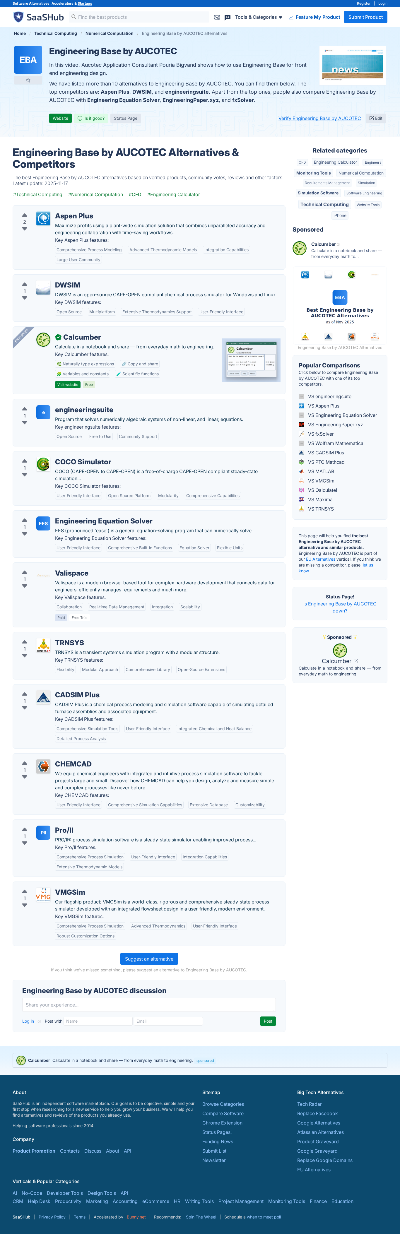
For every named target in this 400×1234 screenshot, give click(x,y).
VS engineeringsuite (329, 396)
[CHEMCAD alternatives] (43, 766)
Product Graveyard (318, 1141)
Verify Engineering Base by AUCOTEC (319, 118)
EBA (28, 59)
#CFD (135, 194)
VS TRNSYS (320, 509)
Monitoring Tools (313, 172)
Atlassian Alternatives (320, 1132)
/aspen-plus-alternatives (44, 209)
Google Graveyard (317, 1151)
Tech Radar (309, 1104)
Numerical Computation (361, 172)
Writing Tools (199, 1201)
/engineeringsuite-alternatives (50, 403)
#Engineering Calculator (173, 194)
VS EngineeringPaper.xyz (335, 424)
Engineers (373, 162)
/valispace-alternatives (42, 566)
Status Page (125, 118)
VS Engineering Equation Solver (342, 415)
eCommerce (155, 1201)
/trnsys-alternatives (39, 636)
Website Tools (368, 205)
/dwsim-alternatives (39, 278)
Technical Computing (324, 204)
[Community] (227, 17)
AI (15, 1193)
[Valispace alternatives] (43, 576)
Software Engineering (364, 193)
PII (43, 833)
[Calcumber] (43, 340)
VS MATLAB (320, 471)
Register (364, 3)
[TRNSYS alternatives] (43, 645)
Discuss (92, 1151)
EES (43, 523)
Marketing (97, 1201)
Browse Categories (223, 1104)
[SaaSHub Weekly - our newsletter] (217, 17)
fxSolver (243, 100)
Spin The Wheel (201, 1216)
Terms (80, 1216)
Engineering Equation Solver (123, 100)
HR (177, 1201)
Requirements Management (327, 183)
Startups (85, 3)
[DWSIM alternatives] (43, 287)
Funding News (217, 1141)
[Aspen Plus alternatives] (43, 218)
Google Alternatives (318, 1123)
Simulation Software (318, 192)
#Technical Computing (37, 194)
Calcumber (337, 661)
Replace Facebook (317, 1113)
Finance (318, 1201)
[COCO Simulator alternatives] (43, 464)
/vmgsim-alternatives (41, 885)
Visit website (67, 384)
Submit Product (365, 17)
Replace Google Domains (325, 1160)
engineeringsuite (187, 92)
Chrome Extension (222, 1123)
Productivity (68, 1201)
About (112, 1151)
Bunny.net (136, 1216)
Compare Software (223, 1113)
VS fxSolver (320, 434)
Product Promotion (34, 1151)
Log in (28, 1021)
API (127, 1151)
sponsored (205, 1060)
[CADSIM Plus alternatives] (43, 697)
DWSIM (142, 92)
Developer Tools (65, 1193)
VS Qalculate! (322, 490)
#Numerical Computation (95, 194)
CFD (302, 162)
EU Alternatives (320, 559)
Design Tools (102, 1193)
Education (342, 1201)
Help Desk (39, 1201)
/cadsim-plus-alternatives (45, 688)
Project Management (241, 1201)
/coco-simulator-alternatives (49, 455)
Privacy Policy (52, 1216)
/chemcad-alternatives (42, 757)
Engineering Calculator (335, 162)
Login (382, 3)
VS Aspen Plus (323, 406)
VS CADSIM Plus (325, 453)
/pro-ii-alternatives (38, 823)
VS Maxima (320, 499)
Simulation (366, 183)
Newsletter (214, 1160)
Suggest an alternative (149, 959)
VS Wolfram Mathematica (335, 443)
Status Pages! (217, 1132)
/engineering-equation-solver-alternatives (63, 514)
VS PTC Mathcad (326, 462)
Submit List (214, 1151)
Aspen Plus (115, 92)
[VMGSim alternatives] (43, 895)
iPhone (340, 215)
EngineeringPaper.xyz (191, 100)
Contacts (70, 1151)
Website (60, 118)
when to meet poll (264, 1216)
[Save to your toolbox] (28, 80)
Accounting (125, 1201)
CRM (18, 1201)
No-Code (32, 1193)
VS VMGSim (320, 481)
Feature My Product (317, 17)
